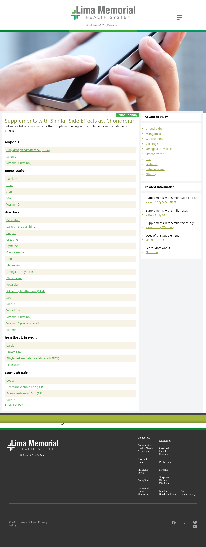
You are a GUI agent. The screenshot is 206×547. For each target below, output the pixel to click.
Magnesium (14, 265)
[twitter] (195, 523)
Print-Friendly (127, 115)
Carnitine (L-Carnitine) (21, 226)
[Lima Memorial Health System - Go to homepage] (103, 16)
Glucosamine (15, 252)
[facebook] (174, 523)
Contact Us (144, 437)
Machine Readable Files (167, 492)
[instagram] (184, 523)
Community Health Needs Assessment (145, 448)
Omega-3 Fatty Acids (20, 272)
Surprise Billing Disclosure (165, 480)
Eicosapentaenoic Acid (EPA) (24, 393)
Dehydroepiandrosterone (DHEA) (28, 150)
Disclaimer (165, 440)
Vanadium (13, 310)
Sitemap (163, 469)
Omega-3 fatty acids (159, 149)
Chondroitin (154, 128)
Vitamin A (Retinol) (18, 163)
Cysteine (12, 246)
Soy (8, 198)
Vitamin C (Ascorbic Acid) (22, 323)
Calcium (11, 179)
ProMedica (165, 462)
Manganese (154, 134)
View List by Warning (160, 227)
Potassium (13, 284)
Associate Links (143, 460)
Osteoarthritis (155, 154)
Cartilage (152, 144)
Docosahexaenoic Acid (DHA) (25, 387)
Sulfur (10, 304)
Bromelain (13, 220)
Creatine (12, 239)
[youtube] (195, 527)
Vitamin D (13, 204)
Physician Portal (143, 471)
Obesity (151, 174)
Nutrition (152, 252)
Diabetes (152, 164)
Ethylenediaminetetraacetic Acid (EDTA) (32, 358)
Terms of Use (27, 522)
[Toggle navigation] (179, 17)
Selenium (12, 156)
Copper (11, 233)
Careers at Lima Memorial (143, 491)
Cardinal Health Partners (164, 451)
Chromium (13, 352)
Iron (9, 191)
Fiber (9, 185)
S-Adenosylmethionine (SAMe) (26, 291)
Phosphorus (14, 278)
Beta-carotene (155, 169)
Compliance (144, 480)
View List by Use (156, 215)
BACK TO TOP (14, 404)
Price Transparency (188, 492)
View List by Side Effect (161, 202)
